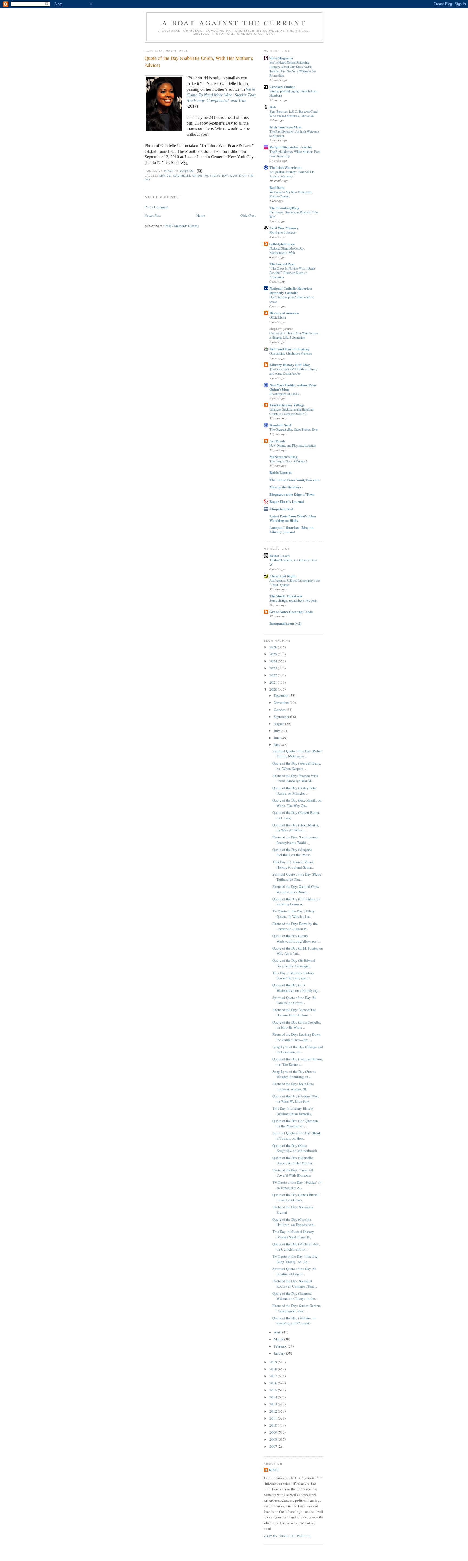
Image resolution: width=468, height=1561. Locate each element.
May (277, 744)
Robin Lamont (280, 472)
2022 (273, 675)
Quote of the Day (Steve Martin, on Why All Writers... (295, 827)
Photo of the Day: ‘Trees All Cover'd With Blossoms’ (292, 1173)
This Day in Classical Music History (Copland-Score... (293, 864)
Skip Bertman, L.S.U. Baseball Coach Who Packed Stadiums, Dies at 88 (293, 113)
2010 (273, 1425)
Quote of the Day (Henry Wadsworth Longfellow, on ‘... (296, 938)
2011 (273, 1418)
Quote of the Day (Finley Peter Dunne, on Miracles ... (294, 790)
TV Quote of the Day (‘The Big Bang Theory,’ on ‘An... (295, 1259)
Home (200, 215)
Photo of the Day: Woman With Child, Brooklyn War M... (295, 778)
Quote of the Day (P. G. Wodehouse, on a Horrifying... (296, 988)
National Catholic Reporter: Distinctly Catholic (290, 290)
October (280, 709)
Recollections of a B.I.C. (285, 393)
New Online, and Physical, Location (292, 445)
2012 (273, 1411)
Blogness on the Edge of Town (291, 494)
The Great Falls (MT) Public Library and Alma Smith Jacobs (293, 371)
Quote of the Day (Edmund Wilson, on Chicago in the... (294, 1296)
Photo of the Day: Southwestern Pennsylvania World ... (295, 840)
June (277, 737)
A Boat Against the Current (234, 22)
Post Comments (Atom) (182, 225)
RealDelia (277, 187)
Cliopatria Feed (281, 508)
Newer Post (153, 215)
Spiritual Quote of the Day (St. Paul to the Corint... (294, 1000)
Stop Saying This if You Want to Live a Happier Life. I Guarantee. (293, 335)
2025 (273, 654)
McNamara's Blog (283, 456)
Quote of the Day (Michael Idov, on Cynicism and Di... (296, 1247)
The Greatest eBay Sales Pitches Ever (293, 429)
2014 (273, 1397)
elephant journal (282, 328)
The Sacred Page (282, 263)
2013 (273, 1404)
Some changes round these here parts (293, 600)
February (281, 1346)
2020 (273, 689)
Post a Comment (156, 207)
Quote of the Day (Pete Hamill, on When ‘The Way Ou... (297, 803)
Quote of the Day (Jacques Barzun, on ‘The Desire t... (297, 1062)
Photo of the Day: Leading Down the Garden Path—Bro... (296, 1037)
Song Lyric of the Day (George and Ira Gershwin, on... (297, 1049)
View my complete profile (287, 1535)
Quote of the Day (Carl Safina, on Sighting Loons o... (296, 901)
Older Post (248, 215)
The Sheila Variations (286, 595)
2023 (273, 668)
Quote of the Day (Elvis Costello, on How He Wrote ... (296, 1025)
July (277, 730)
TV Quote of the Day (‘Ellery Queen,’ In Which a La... (293, 914)
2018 (273, 1368)
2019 (273, 1361)
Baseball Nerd (280, 425)
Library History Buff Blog (289, 364)
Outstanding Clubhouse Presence (290, 353)
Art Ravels (277, 440)
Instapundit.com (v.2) (285, 623)
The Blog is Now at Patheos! (288, 461)
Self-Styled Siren (282, 243)
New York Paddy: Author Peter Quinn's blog (293, 387)
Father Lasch (279, 555)
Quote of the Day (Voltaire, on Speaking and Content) (294, 1321)
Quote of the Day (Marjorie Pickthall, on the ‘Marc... (292, 852)
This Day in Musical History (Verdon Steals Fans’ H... (293, 1234)
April (278, 1332)
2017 (273, 1376)
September (282, 716)
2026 (273, 647)
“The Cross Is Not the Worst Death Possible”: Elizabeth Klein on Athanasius (292, 272)
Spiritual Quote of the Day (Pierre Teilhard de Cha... (296, 877)
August (279, 723)
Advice (165, 175)
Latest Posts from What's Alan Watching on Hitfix (292, 518)
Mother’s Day (216, 175)
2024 (273, 661)
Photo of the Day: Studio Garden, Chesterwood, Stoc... (296, 1308)
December (281, 695)
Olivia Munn (277, 317)
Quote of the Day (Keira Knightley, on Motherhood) (294, 1148)
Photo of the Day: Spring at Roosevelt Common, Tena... (294, 1283)
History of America (284, 312)
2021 (273, 682)
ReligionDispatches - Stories (290, 147)
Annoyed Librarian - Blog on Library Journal (291, 529)
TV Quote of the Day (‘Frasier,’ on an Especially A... (296, 1185)
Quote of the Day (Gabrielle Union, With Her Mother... (293, 1160)
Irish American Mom (285, 126)
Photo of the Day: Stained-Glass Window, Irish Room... (295, 889)
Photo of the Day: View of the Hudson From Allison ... (294, 1012)
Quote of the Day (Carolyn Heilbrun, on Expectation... (294, 1222)
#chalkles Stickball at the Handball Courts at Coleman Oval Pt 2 (291, 411)
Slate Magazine (281, 57)
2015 (273, 1390)
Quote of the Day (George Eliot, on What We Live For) (295, 1099)
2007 (273, 1446)
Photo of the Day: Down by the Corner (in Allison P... (295, 926)
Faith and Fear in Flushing (289, 348)
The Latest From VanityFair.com (294, 479)
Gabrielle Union (187, 175)
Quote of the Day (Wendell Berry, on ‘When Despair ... (296, 766)
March (279, 1339)
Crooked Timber (282, 86)
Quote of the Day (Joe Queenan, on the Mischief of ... (295, 1123)
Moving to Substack (282, 232)
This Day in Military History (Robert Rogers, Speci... (293, 975)
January (280, 1353)
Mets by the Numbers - (286, 487)
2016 (273, 1383)
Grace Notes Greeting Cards (291, 611)
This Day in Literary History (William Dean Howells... (293, 1111)
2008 (273, 1439)
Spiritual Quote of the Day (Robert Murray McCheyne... (297, 754)
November (282, 702)
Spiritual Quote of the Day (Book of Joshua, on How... (296, 1136)
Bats (272, 106)
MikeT (274, 1469)
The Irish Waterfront (285, 167)
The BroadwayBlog (284, 207)
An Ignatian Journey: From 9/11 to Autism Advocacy (291, 174)
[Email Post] (199, 170)
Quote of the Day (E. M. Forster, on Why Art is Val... (297, 951)
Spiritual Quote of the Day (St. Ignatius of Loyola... (294, 1271)
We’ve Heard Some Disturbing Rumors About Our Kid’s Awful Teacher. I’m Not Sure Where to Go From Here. (292, 68)
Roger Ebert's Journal (286, 501)
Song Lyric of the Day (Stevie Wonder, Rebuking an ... (294, 1074)
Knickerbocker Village (286, 404)
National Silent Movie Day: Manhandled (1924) (287, 250)
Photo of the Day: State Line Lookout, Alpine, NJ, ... (293, 1086)
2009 (273, 1432)
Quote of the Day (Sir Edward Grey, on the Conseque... (293, 963)
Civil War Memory (284, 227)
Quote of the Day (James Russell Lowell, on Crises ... (296, 1197)
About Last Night (282, 575)
